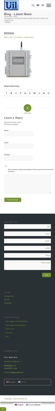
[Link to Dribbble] (48, 93)
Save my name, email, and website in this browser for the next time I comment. (31, 170)
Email (6, 142)
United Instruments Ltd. (20, 399)
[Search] (31, 5)
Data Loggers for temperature (15, 325)
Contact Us (9, 296)
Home (6, 299)
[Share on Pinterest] (20, 93)
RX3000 (9, 33)
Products (8, 303)
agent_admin (29, 37)
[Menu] (47, 5)
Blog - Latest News (18, 14)
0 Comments (18, 37)
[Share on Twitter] (11, 93)
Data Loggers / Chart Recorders (16, 321)
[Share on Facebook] (6, 93)
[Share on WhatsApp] (16, 93)
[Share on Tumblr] (30, 93)
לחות (7, 336)
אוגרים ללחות (9, 329)
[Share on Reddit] (39, 93)
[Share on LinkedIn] (25, 93)
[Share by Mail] (44, 93)
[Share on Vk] (34, 93)
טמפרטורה (8, 333)
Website (7, 155)
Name (6, 130)
